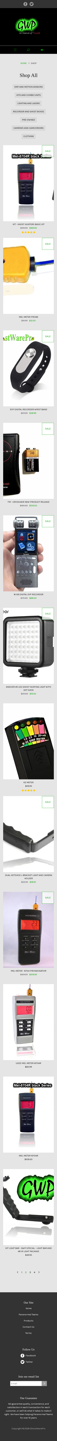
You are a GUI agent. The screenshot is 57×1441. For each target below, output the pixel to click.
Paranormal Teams (28, 1314)
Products (28, 1320)
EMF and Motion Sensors (28, 87)
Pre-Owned (28, 119)
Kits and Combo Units (28, 95)
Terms (28, 1333)
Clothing (28, 136)
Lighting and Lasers (28, 103)
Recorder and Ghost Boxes (28, 111)
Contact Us (28, 1327)
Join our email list (28, 1376)
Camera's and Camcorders (28, 128)
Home (23, 63)
